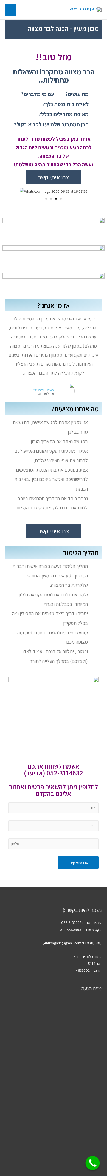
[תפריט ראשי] (10, 10)
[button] (46, 199)
